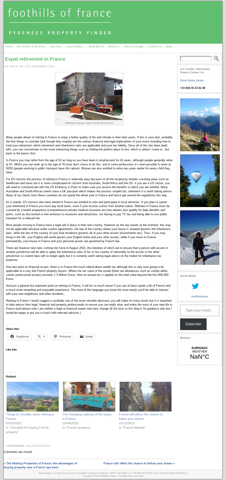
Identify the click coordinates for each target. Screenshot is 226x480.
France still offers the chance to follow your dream (138, 463)
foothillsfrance (199, 296)
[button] (89, 96)
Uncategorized (38, 446)
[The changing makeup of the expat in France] (88, 396)
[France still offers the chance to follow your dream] (145, 396)
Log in (140, 476)
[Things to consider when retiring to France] (32, 396)
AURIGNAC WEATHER (199, 353)
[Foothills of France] (113, 22)
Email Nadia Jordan (192, 80)
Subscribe (193, 324)
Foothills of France (108, 476)
